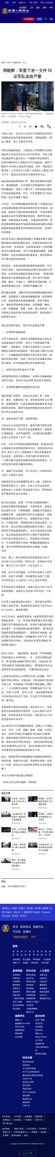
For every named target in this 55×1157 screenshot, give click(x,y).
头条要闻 (16, 959)
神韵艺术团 (18, 1129)
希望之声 (6, 1132)
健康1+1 (18, 1020)
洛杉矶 (30, 908)
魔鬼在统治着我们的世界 (33, 1075)
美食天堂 (39, 1030)
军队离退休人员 (33, 471)
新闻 (15, 946)
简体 (35, 2)
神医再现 (19, 1033)
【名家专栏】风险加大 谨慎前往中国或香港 (19, 817)
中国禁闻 (16, 981)
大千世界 (39, 1040)
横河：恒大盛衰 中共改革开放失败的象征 (19, 863)
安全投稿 (17, 1120)
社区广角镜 (17, 1002)
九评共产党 (27, 1079)
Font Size (42, 126)
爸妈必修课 (44, 992)
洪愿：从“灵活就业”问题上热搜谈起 (19, 832)
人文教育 (44, 970)
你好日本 (39, 1023)
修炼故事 (26, 1102)
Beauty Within (41, 1037)
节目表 (17, 931)
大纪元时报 (31, 1129)
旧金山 (8, 912)
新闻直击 (16, 988)
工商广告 (26, 1106)
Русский (6, 916)
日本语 (15, 916)
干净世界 (43, 1129)
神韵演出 (35, 963)
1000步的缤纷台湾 (42, 1048)
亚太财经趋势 (18, 1005)
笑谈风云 (43, 978)
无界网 (5, 1135)
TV (40, 19)
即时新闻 (36, 959)
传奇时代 (26, 1065)
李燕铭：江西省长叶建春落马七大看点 (45, 817)
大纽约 (14, 908)
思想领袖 (30, 988)
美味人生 (39, 1033)
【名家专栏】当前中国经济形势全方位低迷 (45, 847)
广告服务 (28, 1120)
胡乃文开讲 (19, 1027)
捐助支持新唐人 (20, 937)
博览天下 (16, 963)
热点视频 (26, 959)
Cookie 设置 (27, 1153)
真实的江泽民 (28, 1082)
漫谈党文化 (27, 1099)
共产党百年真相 (29, 1068)
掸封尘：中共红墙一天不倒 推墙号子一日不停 (45, 832)
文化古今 (43, 995)
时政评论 (17, 62)
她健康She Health (22, 1023)
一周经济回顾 (18, 998)
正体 (30, 2)
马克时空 (30, 1005)
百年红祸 (26, 1085)
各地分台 (22, 2)
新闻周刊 (16, 992)
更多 (26, 1135)
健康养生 (20, 1016)
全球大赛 (45, 963)
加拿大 (22, 908)
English (36, 912)
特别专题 (27, 1057)
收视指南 (28, 1116)
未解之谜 (43, 975)
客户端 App (7, 1123)
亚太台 (17, 912)
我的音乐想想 (40, 1054)
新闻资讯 (25, 926)
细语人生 (30, 1012)
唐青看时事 (31, 998)
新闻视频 (17, 970)
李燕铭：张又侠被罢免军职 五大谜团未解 (45, 801)
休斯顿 (45, 908)
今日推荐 (47, 959)
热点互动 (30, 978)
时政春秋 (30, 985)
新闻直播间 (29, 19)
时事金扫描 (31, 981)
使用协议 (6, 1120)
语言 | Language (47, 2)
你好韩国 (39, 1027)
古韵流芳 (43, 981)
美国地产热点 (45, 998)
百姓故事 (26, 1095)
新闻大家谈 (31, 975)
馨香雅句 (43, 985)
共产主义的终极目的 (31, 1072)
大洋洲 (37, 908)
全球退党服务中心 (20, 1132)
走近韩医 (19, 1037)
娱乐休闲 (40, 1016)
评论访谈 (31, 970)
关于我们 (17, 1116)
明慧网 (34, 1132)
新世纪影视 (16, 1135)
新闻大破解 (31, 992)
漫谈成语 (43, 988)
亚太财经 (16, 1009)
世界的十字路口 (32, 1002)
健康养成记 (19, 1030)
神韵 (7, 2)
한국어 (23, 916)
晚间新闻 (16, 985)
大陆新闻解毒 (31, 1009)
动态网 (43, 1132)
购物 (33, 937)
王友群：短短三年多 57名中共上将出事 (19, 801)
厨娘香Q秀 (39, 1044)
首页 (3, 62)
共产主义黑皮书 (29, 1092)
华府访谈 (16, 995)
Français (46, 912)
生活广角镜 (40, 1020)
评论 (9, 62)
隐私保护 (39, 1116)
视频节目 (38, 926)
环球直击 (16, 978)
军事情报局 (31, 995)
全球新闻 (16, 975)
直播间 (27, 931)
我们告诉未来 (28, 1062)
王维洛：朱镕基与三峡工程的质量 (19, 847)
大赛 (13, 2)
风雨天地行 (27, 1089)
